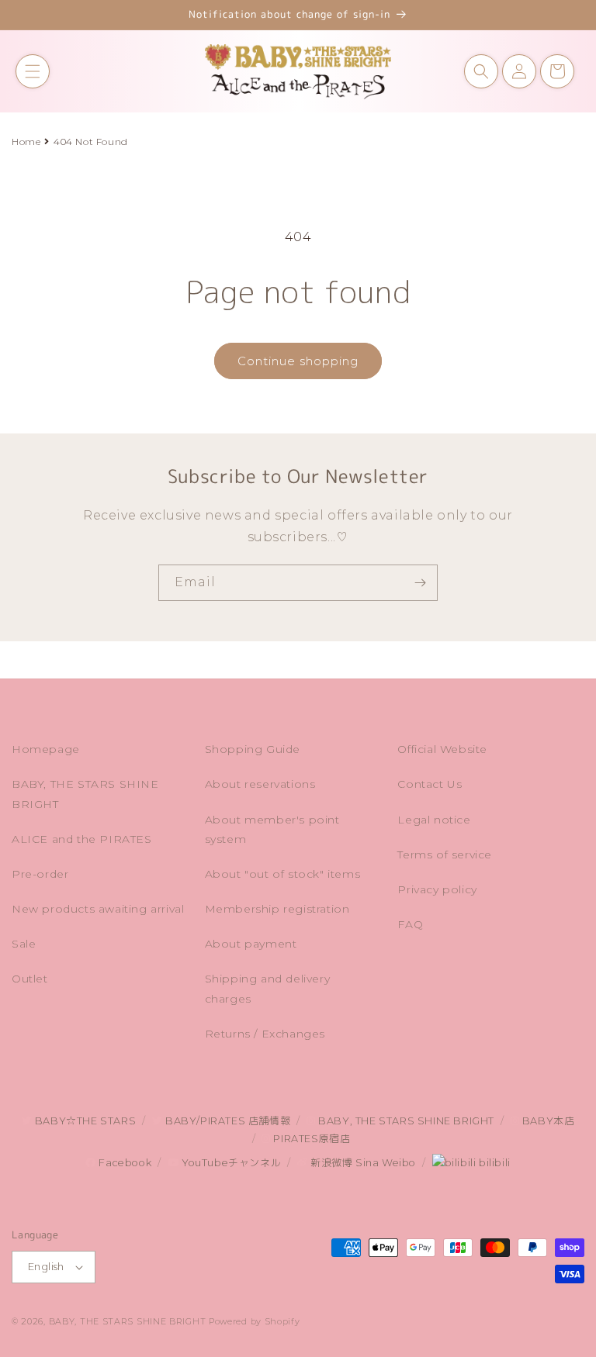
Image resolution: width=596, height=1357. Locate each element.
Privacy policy (436, 889)
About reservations (260, 784)
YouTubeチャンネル (229, 1163)
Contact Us (429, 784)
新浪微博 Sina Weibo (361, 1163)
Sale (24, 944)
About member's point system (272, 829)
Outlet (30, 979)
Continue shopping (298, 361)
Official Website (442, 749)
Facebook (123, 1163)
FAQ (410, 924)
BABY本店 (546, 1121)
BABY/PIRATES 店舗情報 (226, 1121)
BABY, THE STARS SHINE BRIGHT (85, 793)
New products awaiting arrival (98, 909)
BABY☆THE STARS (84, 1121)
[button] (33, 71)
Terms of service (444, 855)
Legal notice (433, 820)
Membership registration (277, 909)
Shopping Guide (252, 749)
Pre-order (40, 874)
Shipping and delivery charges (268, 988)
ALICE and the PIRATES (82, 839)
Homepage (46, 749)
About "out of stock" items (283, 874)
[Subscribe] (420, 583)
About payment (251, 944)
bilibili (493, 1163)
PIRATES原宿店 (310, 1139)
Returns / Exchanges (265, 1034)
